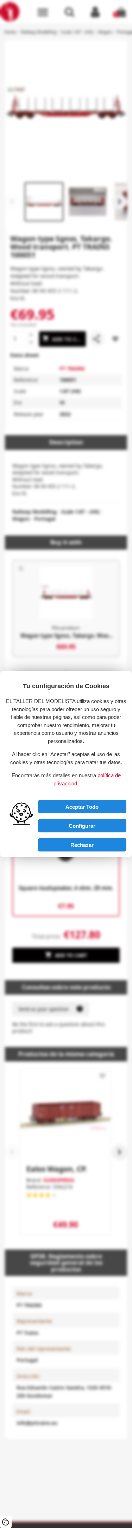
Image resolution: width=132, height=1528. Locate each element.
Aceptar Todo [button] (82, 807)
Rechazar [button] (82, 845)
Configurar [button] (82, 826)
